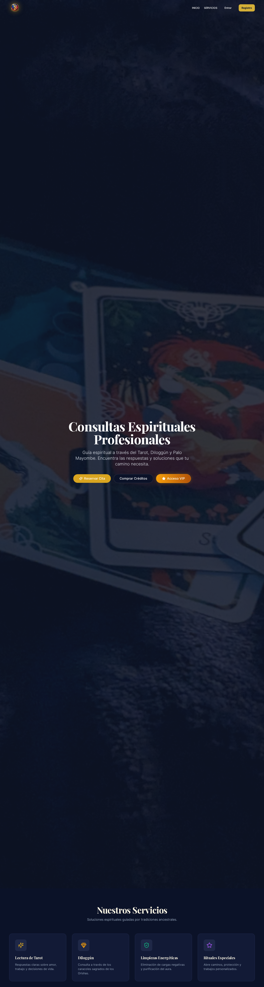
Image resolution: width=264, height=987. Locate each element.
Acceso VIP (176, 478)
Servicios (210, 7)
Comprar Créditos (133, 478)
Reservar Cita (94, 478)
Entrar (227, 7)
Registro (247, 7)
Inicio (196, 7)
